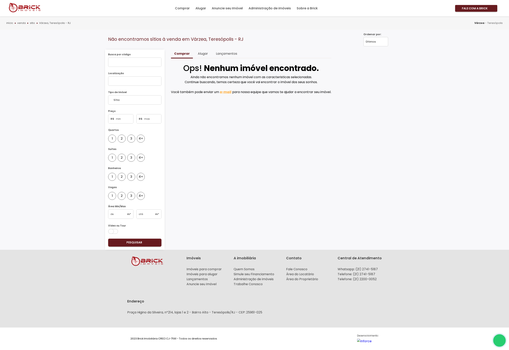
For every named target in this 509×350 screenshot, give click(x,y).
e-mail (225, 92)
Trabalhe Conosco (248, 284)
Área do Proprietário (302, 279)
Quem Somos (244, 269)
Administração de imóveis (254, 279)
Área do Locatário (300, 274)
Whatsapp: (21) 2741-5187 (358, 269)
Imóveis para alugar (202, 274)
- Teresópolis (488, 23)
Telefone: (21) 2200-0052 (357, 279)
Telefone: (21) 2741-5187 (356, 274)
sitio (32, 23)
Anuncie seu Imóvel (202, 284)
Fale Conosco (296, 269)
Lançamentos (197, 279)
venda (21, 23)
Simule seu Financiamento (254, 274)
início (9, 23)
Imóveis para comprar (204, 269)
